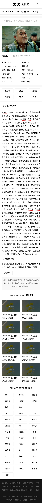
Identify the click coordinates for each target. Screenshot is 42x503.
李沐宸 (34, 425)
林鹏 (34, 407)
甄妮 (29, 119)
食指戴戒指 (14, 483)
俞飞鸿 (8, 226)
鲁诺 (34, 438)
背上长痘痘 (22, 483)
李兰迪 (21, 432)
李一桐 (21, 450)
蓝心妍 (30, 209)
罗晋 (34, 432)
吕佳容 (21, 90)
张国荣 (12, 490)
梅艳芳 (36, 160)
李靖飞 (7, 444)
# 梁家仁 (7, 273)
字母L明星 (28, 21)
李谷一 (7, 395)
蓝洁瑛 (34, 147)
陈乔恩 (8, 219)
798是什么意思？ (8, 317)
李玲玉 (21, 407)
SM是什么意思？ (8, 339)
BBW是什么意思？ (9, 360)
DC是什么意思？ (8, 381)
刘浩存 (7, 419)
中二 (27, 486)
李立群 (21, 395)
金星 (11, 216)
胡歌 (29, 202)
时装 (7, 11)
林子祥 (34, 468)
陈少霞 (7, 97)
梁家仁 (4, 112)
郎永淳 (34, 395)
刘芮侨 (34, 450)
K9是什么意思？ (28, 317)
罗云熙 (21, 468)
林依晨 (36, 202)
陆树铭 (21, 419)
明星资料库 (18, 21)
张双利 (7, 90)
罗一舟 (7, 456)
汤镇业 (25, 126)
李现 (7, 438)
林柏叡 (7, 462)
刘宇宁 (7, 474)
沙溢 (31, 244)
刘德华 (27, 133)
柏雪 (21, 97)
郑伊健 (32, 195)
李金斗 (7, 432)
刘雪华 (25, 140)
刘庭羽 (4, 233)
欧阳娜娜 (24, 490)
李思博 (7, 450)
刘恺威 (28, 250)
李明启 (34, 419)
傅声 (24, 119)
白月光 (12, 486)
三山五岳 (30, 483)
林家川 (7, 407)
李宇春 (21, 456)
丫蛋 (34, 97)
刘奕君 (21, 462)
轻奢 (32, 11)
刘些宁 (7, 468)
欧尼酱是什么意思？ (29, 381)
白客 (33, 237)
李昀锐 (34, 462)
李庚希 (21, 413)
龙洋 (7, 413)
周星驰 (25, 153)
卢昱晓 (34, 401)
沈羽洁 (34, 90)
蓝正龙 (7, 425)
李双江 (7, 401)
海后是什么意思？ (29, 360)
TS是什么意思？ (28, 339)
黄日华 (32, 126)
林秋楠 (21, 438)
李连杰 (34, 413)
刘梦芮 (21, 401)
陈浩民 (37, 209)
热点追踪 (9, 315)
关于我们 (25, 499)
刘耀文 (21, 444)
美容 (20, 11)
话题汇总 (32, 499)
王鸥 (35, 250)
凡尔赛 (17, 486)
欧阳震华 (31, 174)
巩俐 (35, 167)
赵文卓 (30, 188)
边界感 (23, 486)
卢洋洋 (21, 425)
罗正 (34, 456)
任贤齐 (32, 181)
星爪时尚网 (8, 21)
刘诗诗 (34, 444)
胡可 (37, 244)
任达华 (27, 147)
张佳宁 (30, 490)
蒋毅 (37, 230)
